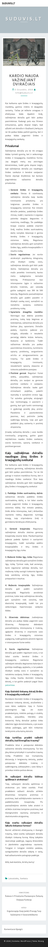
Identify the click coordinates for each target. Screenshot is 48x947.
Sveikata (24, 878)
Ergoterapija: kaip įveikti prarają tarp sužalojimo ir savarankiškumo (24, 911)
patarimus (10, 685)
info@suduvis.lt (24, 93)
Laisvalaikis (13, 878)
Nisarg (41, 941)
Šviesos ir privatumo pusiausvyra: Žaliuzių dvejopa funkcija (24, 896)
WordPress (26, 941)
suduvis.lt (8, 3)
